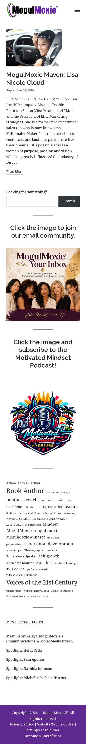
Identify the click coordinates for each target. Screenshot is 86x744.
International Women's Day (34, 513)
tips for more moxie (37, 569)
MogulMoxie (19, 530)
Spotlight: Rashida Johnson (29, 669)
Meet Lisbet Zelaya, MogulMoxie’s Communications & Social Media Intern (39, 638)
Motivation (53, 537)
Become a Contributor (43, 736)
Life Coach (14, 524)
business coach (22, 500)
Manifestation (33, 524)
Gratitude (11, 513)
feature (71, 506)
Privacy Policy (22, 724)
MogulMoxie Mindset (25, 537)
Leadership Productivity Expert (50, 519)
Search (69, 201)
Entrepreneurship (50, 507)
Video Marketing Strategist (21, 575)
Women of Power (16, 596)
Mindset (50, 524)
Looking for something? (26, 192)
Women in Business (62, 590)
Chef (69, 500)
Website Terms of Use (55, 724)
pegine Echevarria (16, 544)
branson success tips (58, 492)
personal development (51, 543)
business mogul (51, 500)
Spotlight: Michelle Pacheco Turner (36, 678)
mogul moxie (46, 530)
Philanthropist (14, 550)
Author (35, 483)
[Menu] (77, 10)
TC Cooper (15, 569)
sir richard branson (20, 563)
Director (30, 507)
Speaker (44, 562)
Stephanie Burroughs (66, 563)
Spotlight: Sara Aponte (25, 659)
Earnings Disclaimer (41, 730)
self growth (49, 556)
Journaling (69, 513)
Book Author (25, 491)
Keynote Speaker (18, 519)
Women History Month (36, 590)
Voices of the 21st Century (42, 582)
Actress (23, 483)
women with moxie (38, 596)
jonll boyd (56, 513)
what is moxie (14, 590)
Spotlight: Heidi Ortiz (24, 650)
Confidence (14, 507)
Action (11, 483)
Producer (52, 550)
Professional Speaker (21, 556)
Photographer (34, 550)
